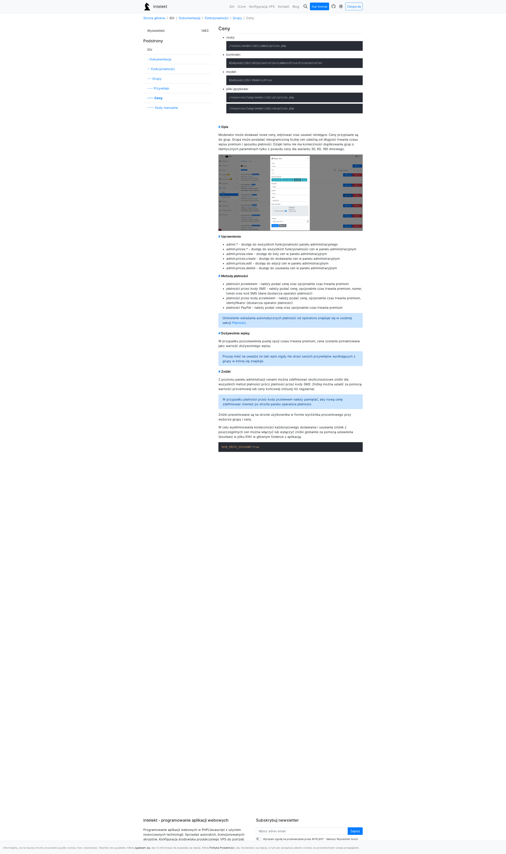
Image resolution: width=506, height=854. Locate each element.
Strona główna (154, 18)
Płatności (239, 323)
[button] (232, 6)
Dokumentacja (189, 18)
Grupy (237, 18)
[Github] (333, 6)
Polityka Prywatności (222, 847)
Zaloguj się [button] (354, 6)
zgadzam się (142, 847)
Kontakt (283, 6)
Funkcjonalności (216, 18)
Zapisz (355, 831)
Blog (296, 6)
